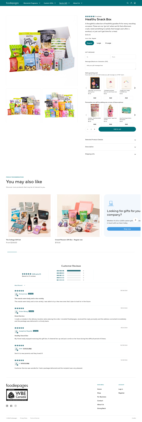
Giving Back (101, 408)
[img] (19, 291)
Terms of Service (34, 418)
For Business (101, 397)
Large (99, 43)
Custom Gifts (48, 3)
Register (122, 393)
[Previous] (86, 88)
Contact (100, 400)
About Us (76, 3)
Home (99, 389)
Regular (89, 43)
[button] (32, 3)
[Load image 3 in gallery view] (60, 106)
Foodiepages (13, 418)
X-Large (108, 43)
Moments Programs (31, 3)
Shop (99, 393)
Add (94, 98)
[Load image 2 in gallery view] (23, 106)
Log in (121, 389)
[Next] (134, 88)
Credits (134, 418)
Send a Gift (63, 3)
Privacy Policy (23, 418)
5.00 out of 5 (36, 274)
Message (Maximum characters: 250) (96, 61)
